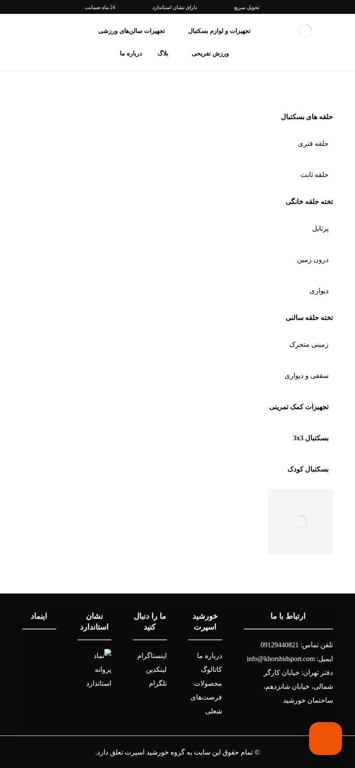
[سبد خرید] (28, 29)
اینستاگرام (152, 655)
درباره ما (209, 655)
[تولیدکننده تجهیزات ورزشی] (305, 30)
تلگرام (158, 683)
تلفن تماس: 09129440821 (297, 645)
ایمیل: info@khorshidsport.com (290, 658)
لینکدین (156, 669)
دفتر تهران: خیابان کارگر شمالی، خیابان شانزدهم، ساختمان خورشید (298, 686)
